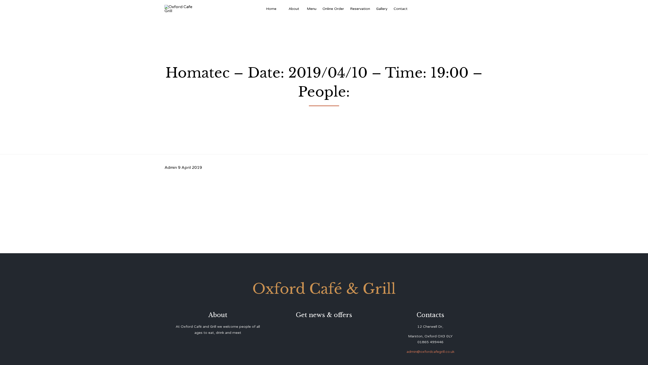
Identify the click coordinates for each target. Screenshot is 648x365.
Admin (171, 167)
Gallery (382, 9)
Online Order (333, 9)
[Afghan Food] (282, 8)
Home (271, 9)
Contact (401, 9)
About (294, 9)
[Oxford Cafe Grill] (180, 9)
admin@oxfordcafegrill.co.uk (430, 352)
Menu (311, 9)
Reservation (360, 9)
